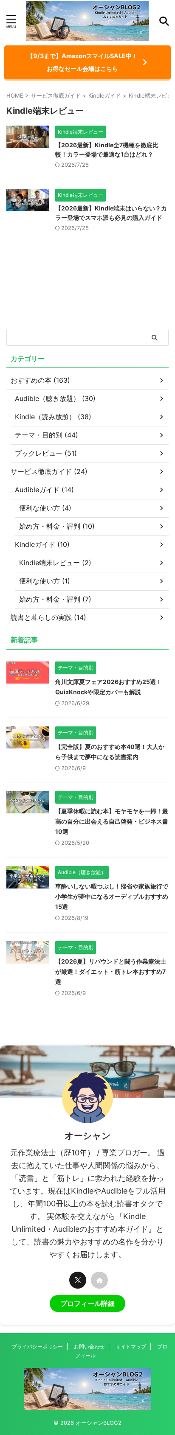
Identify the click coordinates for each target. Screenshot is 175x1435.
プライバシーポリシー (37, 1346)
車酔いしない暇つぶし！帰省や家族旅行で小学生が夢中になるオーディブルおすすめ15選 (111, 896)
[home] (99, 1280)
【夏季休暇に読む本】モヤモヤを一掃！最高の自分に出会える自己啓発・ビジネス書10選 (111, 821)
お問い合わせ (89, 1346)
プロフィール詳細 (87, 1303)
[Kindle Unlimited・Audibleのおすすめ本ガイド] (87, 21)
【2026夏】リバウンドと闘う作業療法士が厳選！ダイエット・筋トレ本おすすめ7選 (110, 971)
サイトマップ (131, 1346)
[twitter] (77, 1280)
